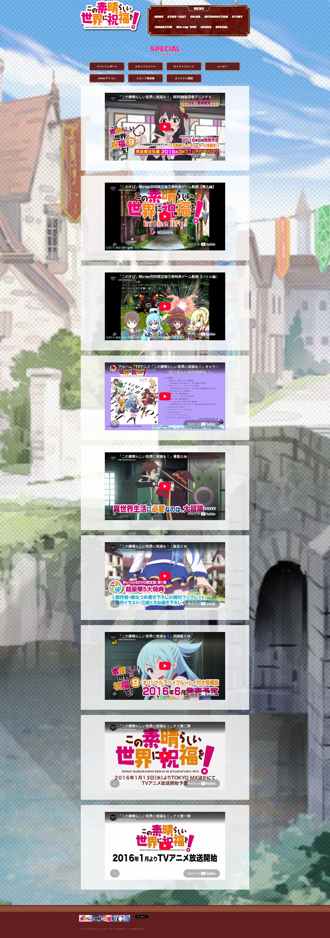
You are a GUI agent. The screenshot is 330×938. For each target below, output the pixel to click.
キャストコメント (184, 66)
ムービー (222, 66)
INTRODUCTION (216, 17)
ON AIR (195, 17)
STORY (237, 17)
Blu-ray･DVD (186, 28)
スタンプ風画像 (145, 78)
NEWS (159, 17)
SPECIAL (222, 28)
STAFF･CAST (176, 17)
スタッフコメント (145, 66)
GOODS (206, 28)
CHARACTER (163, 28)
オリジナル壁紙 (184, 78)
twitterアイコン (107, 78)
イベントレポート (107, 66)
